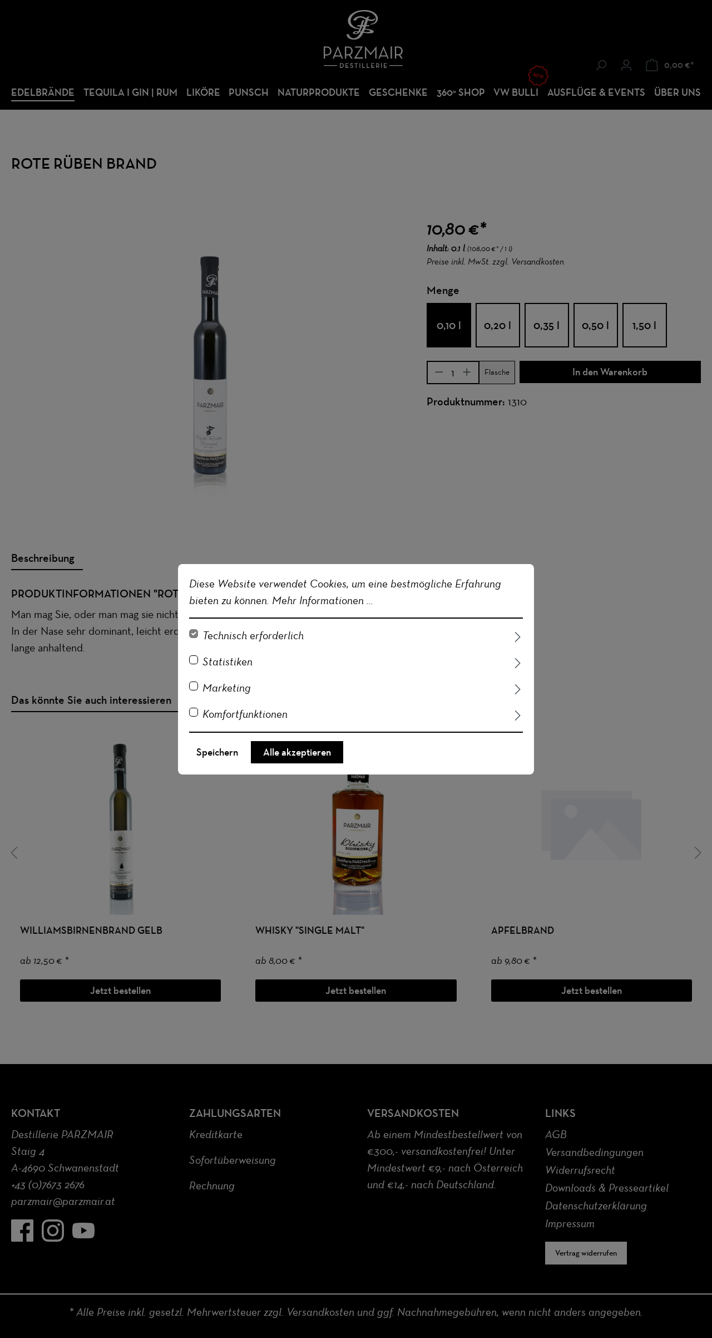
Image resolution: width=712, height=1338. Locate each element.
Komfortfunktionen (245, 714)
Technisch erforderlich (253, 635)
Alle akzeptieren (297, 752)
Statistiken (227, 661)
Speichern (217, 752)
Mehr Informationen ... (322, 600)
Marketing (226, 687)
